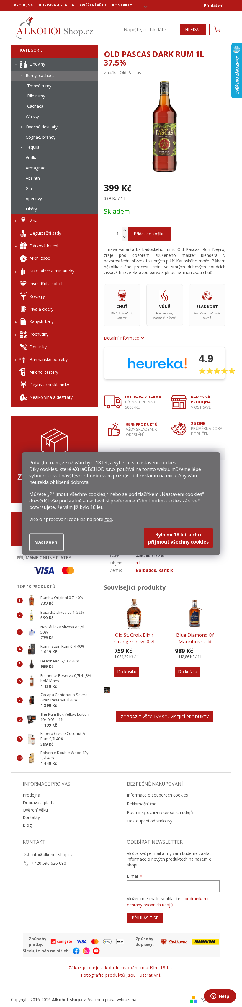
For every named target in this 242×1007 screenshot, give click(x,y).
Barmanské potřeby (49, 359)
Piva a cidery (41, 309)
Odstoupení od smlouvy (149, 821)
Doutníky (38, 347)
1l (138, 563)
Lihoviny (37, 64)
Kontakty (122, 5)
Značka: (122, 72)
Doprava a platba (56, 5)
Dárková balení (44, 246)
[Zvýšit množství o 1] (125, 230)
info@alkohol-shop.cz (52, 854)
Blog (27, 825)
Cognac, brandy (40, 137)
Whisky (32, 116)
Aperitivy (34, 198)
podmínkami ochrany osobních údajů (167, 901)
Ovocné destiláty (42, 127)
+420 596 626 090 (49, 863)
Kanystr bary (41, 321)
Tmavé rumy (39, 86)
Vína (33, 220)
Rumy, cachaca (40, 75)
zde (108, 519)
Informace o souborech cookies (157, 795)
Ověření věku (93, 5)
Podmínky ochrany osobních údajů (160, 812)
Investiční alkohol (46, 283)
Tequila (33, 147)
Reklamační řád (141, 804)
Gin (29, 188)
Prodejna (23, 5)
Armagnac (35, 168)
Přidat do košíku (149, 233)
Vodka (31, 157)
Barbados (146, 570)
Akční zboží (40, 258)
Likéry (31, 209)
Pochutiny (39, 334)
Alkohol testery (44, 372)
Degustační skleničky (49, 384)
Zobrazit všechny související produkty (165, 716)
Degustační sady (45, 233)
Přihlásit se (145, 918)
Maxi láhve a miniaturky (52, 271)
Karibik (165, 570)
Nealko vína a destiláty (51, 397)
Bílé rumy (36, 96)
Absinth (33, 178)
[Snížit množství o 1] (125, 237)
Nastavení (46, 542)
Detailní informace (121, 338)
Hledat (193, 29)
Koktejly (37, 296)
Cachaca (35, 106)
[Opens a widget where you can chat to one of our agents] (220, 996)
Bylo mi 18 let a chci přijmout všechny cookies (178, 538)
